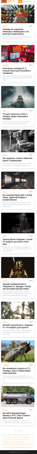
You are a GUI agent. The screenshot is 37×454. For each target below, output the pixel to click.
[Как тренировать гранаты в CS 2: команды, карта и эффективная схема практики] (17, 351)
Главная (20, 1)
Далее (21, 430)
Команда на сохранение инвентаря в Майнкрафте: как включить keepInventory (16, 31)
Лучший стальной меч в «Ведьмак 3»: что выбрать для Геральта (18, 326)
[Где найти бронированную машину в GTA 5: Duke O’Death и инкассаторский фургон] (17, 396)
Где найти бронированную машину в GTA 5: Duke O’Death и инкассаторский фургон (16, 415)
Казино (34, 1)
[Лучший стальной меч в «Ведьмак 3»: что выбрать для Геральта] (17, 310)
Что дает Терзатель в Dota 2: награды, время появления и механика (15, 116)
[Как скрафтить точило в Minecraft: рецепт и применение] (17, 141)
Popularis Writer (25, 452)
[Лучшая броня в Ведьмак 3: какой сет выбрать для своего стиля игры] (17, 223)
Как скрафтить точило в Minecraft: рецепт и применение (18, 159)
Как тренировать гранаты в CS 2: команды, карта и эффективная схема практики (17, 370)
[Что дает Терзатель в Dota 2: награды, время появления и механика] (17, 97)
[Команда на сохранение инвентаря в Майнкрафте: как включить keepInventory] (17, 13)
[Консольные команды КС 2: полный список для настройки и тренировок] (17, 53)
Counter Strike (25, 1)
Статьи (31, 1)
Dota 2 (4, 110)
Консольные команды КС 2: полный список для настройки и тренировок (17, 70)
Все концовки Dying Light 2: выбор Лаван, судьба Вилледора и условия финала (17, 197)
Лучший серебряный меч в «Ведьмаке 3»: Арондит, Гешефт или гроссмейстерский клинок (17, 286)
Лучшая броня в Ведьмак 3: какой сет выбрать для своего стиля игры (17, 241)
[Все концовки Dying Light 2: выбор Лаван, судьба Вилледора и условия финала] (17, 180)
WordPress (17, 452)
